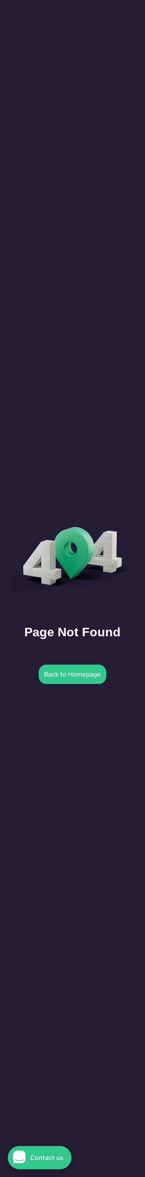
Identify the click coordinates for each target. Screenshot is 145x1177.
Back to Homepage (72, 674)
